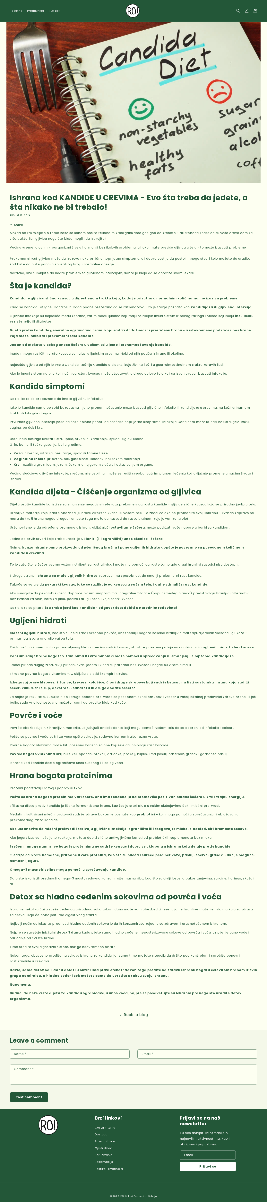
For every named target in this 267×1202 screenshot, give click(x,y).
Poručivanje (104, 1155)
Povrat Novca (105, 1141)
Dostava (101, 1134)
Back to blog (136, 1014)
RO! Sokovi (126, 1196)
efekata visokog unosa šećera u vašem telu (68, 345)
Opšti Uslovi (104, 1148)
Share (18, 225)
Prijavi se (207, 1166)
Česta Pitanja (105, 1128)
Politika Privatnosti (109, 1169)
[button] (238, 10)
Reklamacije (104, 1162)
